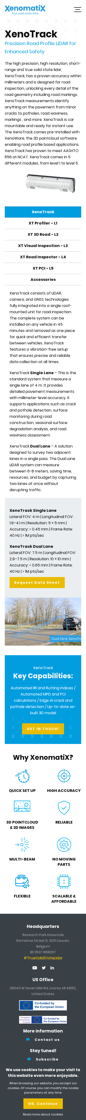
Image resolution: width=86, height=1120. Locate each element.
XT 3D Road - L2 (43, 234)
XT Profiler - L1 (43, 223)
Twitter (44, 967)
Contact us (47, 1039)
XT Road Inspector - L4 (43, 257)
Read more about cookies (43, 1114)
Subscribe (47, 1059)
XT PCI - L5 (43, 268)
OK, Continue (43, 1103)
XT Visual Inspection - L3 (43, 245)
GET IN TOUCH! (43, 728)
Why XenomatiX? (43, 757)
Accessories (43, 279)
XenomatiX (25, 9)
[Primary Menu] (77, 9)
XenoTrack (43, 212)
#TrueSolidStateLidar (43, 958)
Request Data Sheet (37, 582)
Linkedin (52, 967)
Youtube (34, 967)
